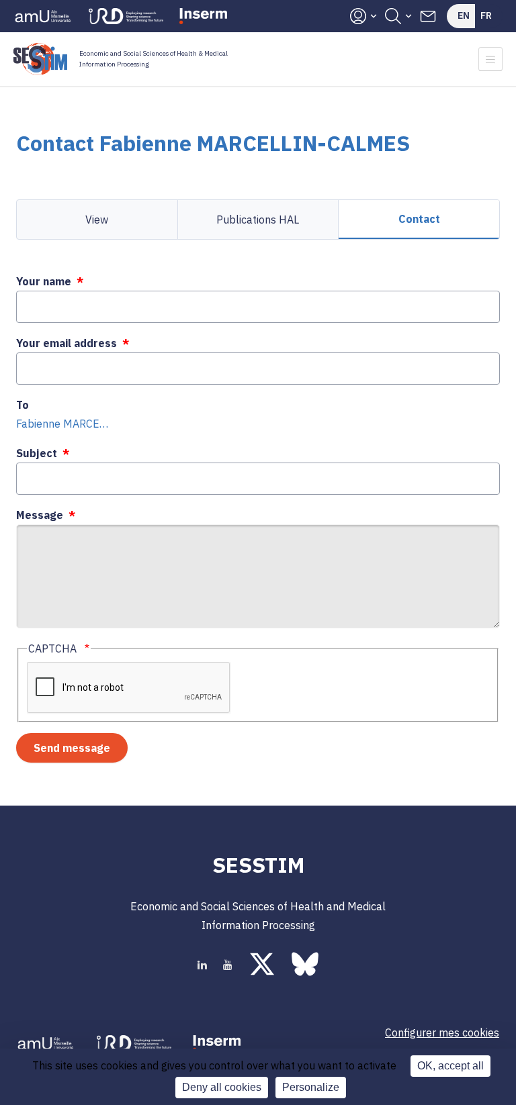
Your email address (66, 343)
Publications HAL (257, 219)
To (22, 405)
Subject (36, 453)
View (96, 219)
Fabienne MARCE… (62, 423)
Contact (419, 219)
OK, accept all (450, 1065)
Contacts (428, 16)
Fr (486, 15)
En (464, 15)
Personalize (310, 1087)
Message (39, 515)
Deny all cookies (221, 1087)
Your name (43, 281)
